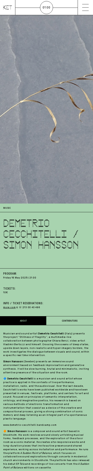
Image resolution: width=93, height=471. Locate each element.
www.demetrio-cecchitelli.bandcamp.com (30, 424)
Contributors (69, 320)
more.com (9, 307)
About (23, 320)
